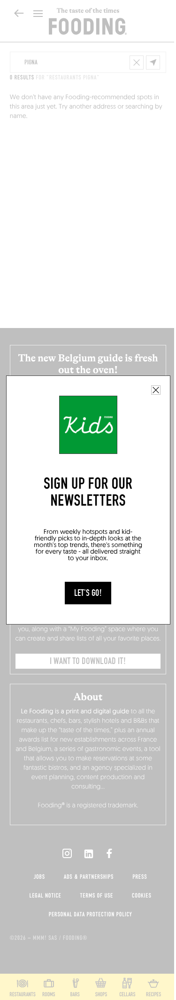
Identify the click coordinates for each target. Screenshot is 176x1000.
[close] (156, 390)
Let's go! (88, 593)
